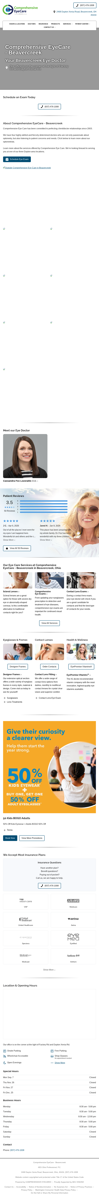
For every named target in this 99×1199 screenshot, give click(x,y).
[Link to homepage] (26, 10)
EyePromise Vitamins (78, 675)
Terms (10, 830)
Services (67, 24)
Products (55, 24)
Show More (8, 540)
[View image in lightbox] (27, 168)
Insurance (43, 24)
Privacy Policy (26, 1190)
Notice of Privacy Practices (81, 1187)
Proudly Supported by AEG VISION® (69, 1182)
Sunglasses (12, 698)
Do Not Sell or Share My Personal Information (49, 1193)
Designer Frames (11, 674)
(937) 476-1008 (17, 1150)
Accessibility (21, 1187)
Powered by (33, 1182)
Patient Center (81, 24)
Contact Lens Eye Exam (50, 698)
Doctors (32, 24)
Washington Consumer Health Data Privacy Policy (55, 1190)
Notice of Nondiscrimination (40, 1187)
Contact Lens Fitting (45, 674)
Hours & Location (17, 24)
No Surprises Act (61, 1187)
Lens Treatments (14, 702)
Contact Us (49, 27)
